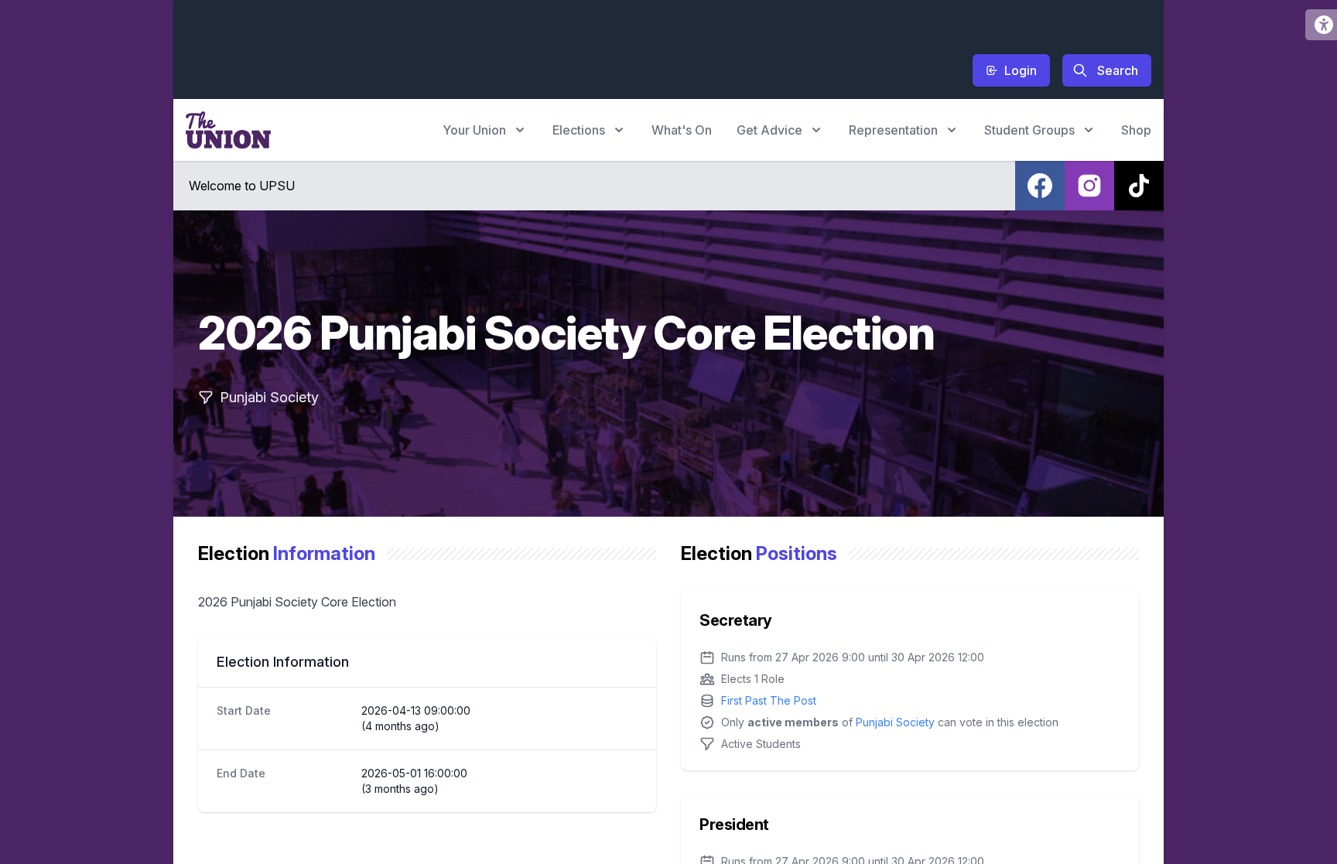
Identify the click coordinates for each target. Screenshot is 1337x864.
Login (1020, 70)
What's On (681, 130)
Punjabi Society (895, 722)
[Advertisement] (467, 47)
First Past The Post (768, 700)
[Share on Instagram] (1089, 185)
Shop (1136, 130)
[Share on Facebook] (1040, 185)
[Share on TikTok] (1139, 185)
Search (1117, 70)
